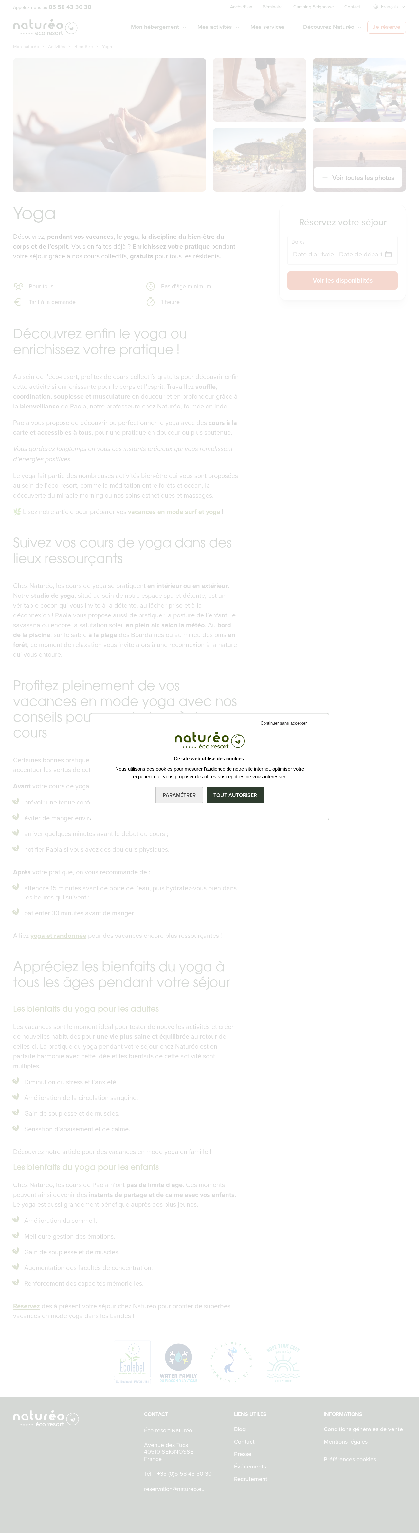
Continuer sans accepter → (286, 723)
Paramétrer (179, 795)
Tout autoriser (235, 795)
